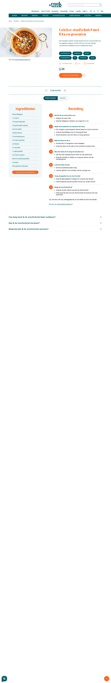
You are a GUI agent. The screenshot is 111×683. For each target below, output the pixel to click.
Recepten (55, 11)
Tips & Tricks (45, 11)
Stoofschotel (65, 58)
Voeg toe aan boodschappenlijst (25, 172)
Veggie (62, 98)
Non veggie (50, 98)
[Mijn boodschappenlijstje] (91, 11)
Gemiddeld (77, 53)
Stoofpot (83, 58)
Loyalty (78, 11)
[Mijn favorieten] (98, 11)
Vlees (92, 58)
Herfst (87, 53)
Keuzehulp (64, 11)
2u (75, 58)
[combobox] (85, 5)
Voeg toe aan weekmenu (71, 75)
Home (10, 21)
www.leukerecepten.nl (22, 60)
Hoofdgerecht (65, 53)
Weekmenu (35, 11)
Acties (71, 11)
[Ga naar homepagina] (55, 4)
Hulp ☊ (85, 11)
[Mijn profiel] (94, 11)
